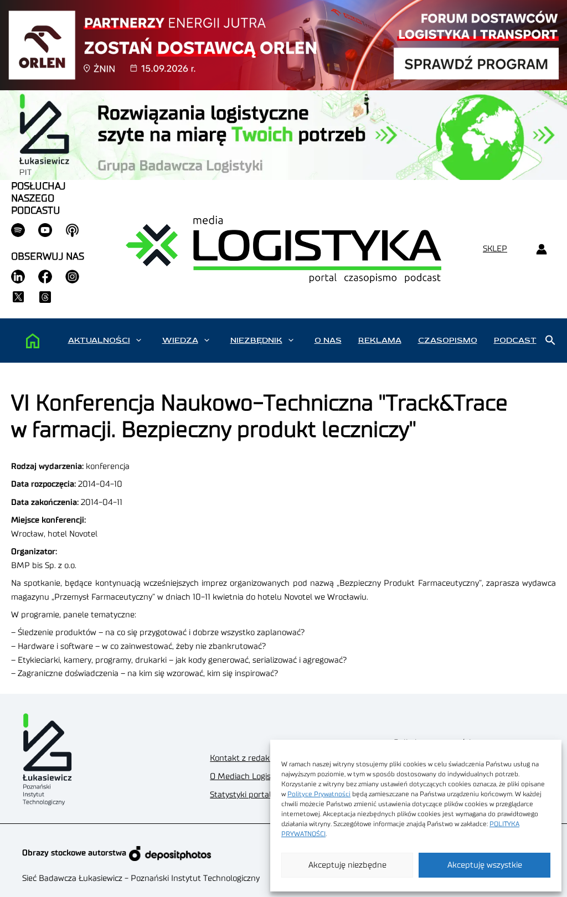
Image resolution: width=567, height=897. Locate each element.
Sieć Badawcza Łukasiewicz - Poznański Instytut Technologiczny (141, 878)
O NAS (328, 340)
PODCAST (515, 340)
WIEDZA (180, 340)
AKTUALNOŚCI (99, 340)
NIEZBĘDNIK (256, 340)
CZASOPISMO (447, 340)
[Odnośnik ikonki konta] (541, 249)
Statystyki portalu (243, 795)
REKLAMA (379, 340)
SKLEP (495, 249)
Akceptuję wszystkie (484, 865)
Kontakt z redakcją (245, 758)
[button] (139, 340)
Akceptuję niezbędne (347, 865)
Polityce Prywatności (318, 794)
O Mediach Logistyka (248, 776)
